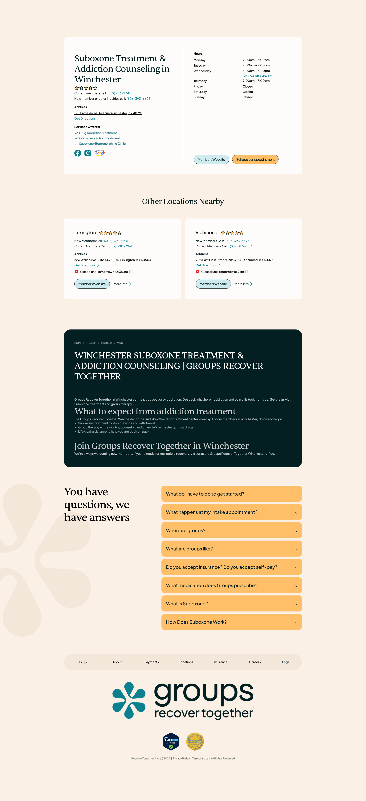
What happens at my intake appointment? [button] (212, 512)
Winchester (123, 342)
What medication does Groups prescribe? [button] (211, 585)
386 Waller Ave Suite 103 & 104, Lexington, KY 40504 (112, 260)
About (117, 662)
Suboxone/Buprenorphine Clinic (102, 143)
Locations (186, 662)
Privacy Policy (181, 758)
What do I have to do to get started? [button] (205, 494)
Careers (255, 662)
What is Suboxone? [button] (187, 603)
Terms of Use (200, 758)
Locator (90, 342)
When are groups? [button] (185, 530)
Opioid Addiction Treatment (99, 138)
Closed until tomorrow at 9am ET (224, 271)
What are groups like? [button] (189, 548)
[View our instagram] (87, 153)
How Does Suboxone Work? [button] (196, 622)
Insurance (221, 662)
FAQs (83, 662)
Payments (151, 662)
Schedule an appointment (255, 159)
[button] (286, 662)
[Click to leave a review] (100, 157)
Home (77, 342)
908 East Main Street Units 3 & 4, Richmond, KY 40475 (235, 260)
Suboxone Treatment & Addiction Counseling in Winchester (121, 69)
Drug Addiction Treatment (98, 133)
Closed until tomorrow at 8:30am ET (106, 271)
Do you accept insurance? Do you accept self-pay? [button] (221, 567)
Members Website (211, 159)
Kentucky (106, 342)
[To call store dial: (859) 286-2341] (87, 159)
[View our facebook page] (77, 153)
